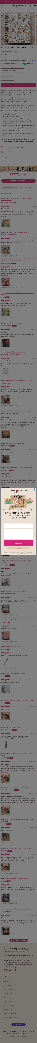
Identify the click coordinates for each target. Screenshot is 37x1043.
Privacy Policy (21, 553)
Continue (18, 543)
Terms (24, 553)
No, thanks (18, 548)
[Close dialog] (34, 489)
